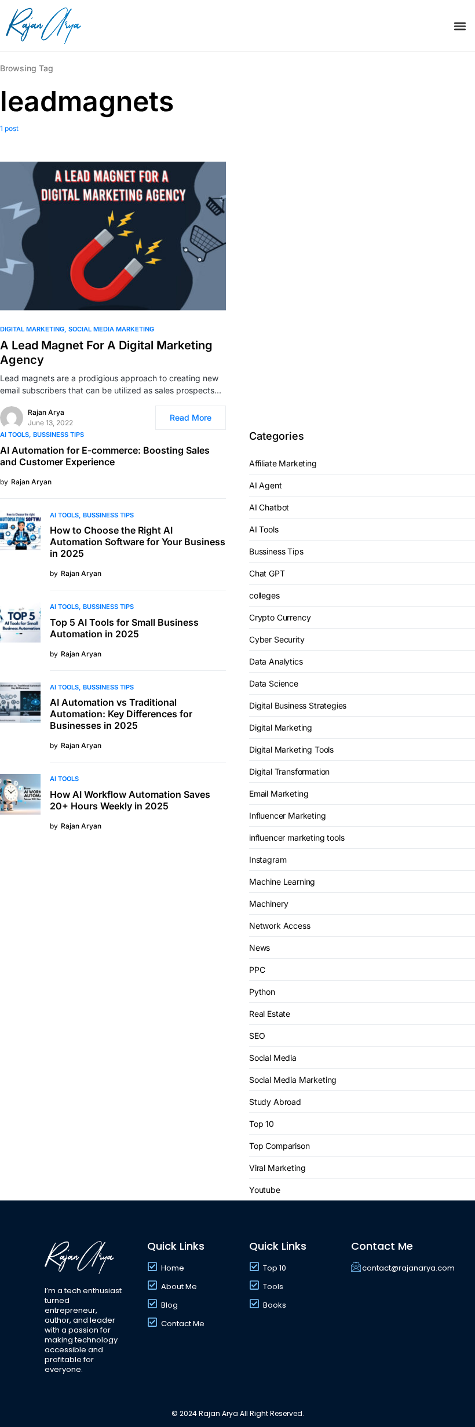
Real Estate (269, 1014)
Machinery (268, 903)
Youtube (264, 1190)
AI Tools (14, 434)
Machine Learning (282, 881)
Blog (169, 1305)
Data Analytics (276, 661)
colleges (264, 595)
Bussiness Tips (58, 434)
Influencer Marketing (287, 815)
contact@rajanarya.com (408, 1267)
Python (262, 992)
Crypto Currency (279, 617)
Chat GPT (267, 573)
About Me (179, 1286)
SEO (257, 1036)
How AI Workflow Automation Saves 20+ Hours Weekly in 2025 (130, 800)
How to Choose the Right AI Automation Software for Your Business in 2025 (137, 541)
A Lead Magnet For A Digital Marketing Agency (106, 352)
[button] (459, 25)
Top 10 (261, 1124)
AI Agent (265, 485)
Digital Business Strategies (297, 705)
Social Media (273, 1058)
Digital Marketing (32, 329)
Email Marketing (278, 793)
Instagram (267, 859)
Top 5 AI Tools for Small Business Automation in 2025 (124, 628)
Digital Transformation (289, 771)
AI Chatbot (269, 507)
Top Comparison (279, 1146)
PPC (257, 970)
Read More (190, 417)
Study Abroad (275, 1102)
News (259, 947)
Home (172, 1267)
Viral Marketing (277, 1168)
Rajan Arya (46, 412)
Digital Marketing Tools (291, 749)
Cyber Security (277, 639)
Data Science (273, 683)
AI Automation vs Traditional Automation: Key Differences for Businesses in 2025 (121, 713)
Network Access (279, 925)
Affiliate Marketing (283, 463)
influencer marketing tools (296, 837)
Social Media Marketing (111, 329)
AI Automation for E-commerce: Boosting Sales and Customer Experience (105, 456)
